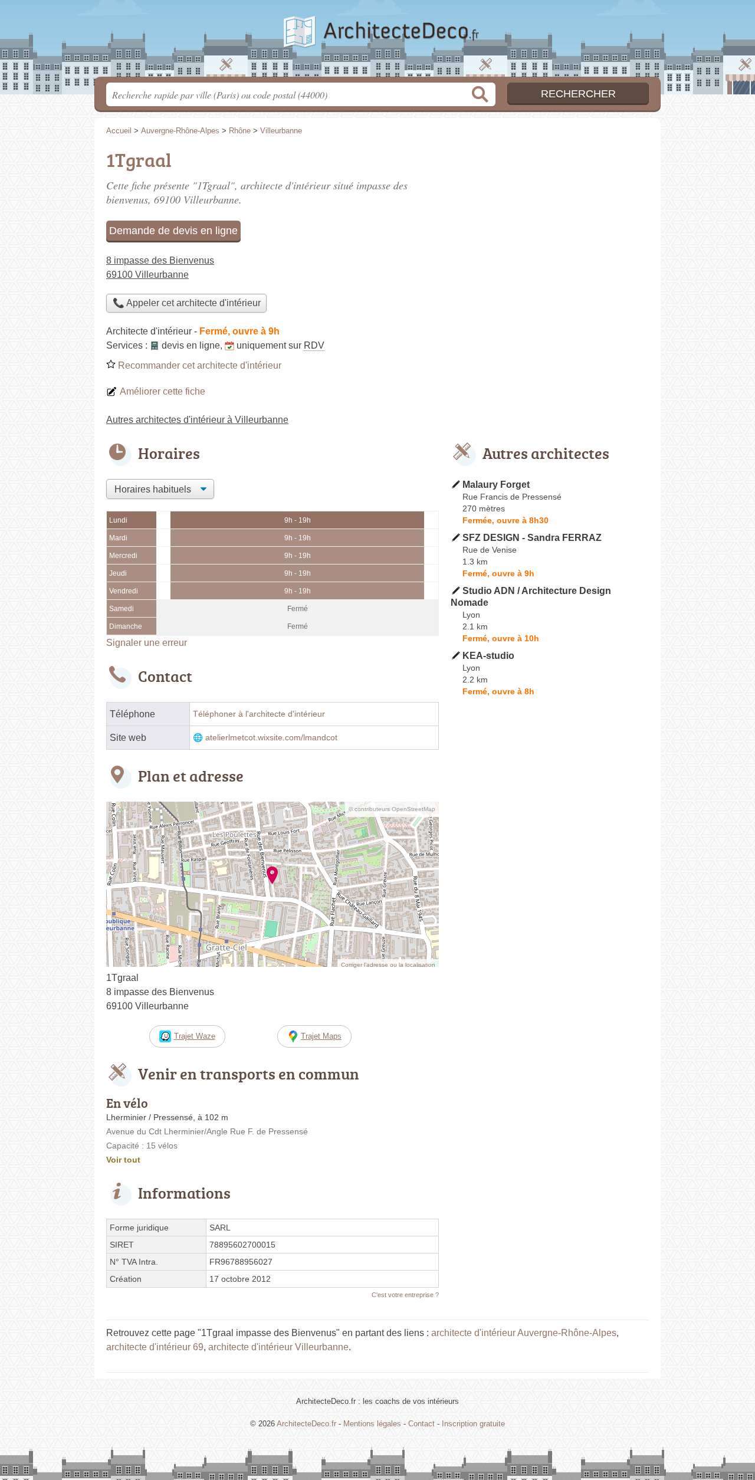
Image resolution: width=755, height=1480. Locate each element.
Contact (421, 1423)
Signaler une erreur (146, 643)
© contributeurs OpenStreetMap (392, 809)
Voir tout (123, 1159)
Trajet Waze (194, 1036)
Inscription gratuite (473, 1423)
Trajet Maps (321, 1036)
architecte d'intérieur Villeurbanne (278, 1347)
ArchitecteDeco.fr (377, 42)
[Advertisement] (550, 975)
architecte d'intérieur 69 (154, 1347)
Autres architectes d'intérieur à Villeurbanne (197, 420)
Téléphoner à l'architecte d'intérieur (259, 714)
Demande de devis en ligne (173, 231)
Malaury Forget (496, 485)
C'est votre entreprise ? (405, 1294)
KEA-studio (488, 656)
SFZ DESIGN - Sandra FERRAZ (532, 538)
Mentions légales (372, 1423)
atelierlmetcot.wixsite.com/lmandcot (271, 737)
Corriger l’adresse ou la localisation (388, 964)
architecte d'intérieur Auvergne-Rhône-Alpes (523, 1333)
